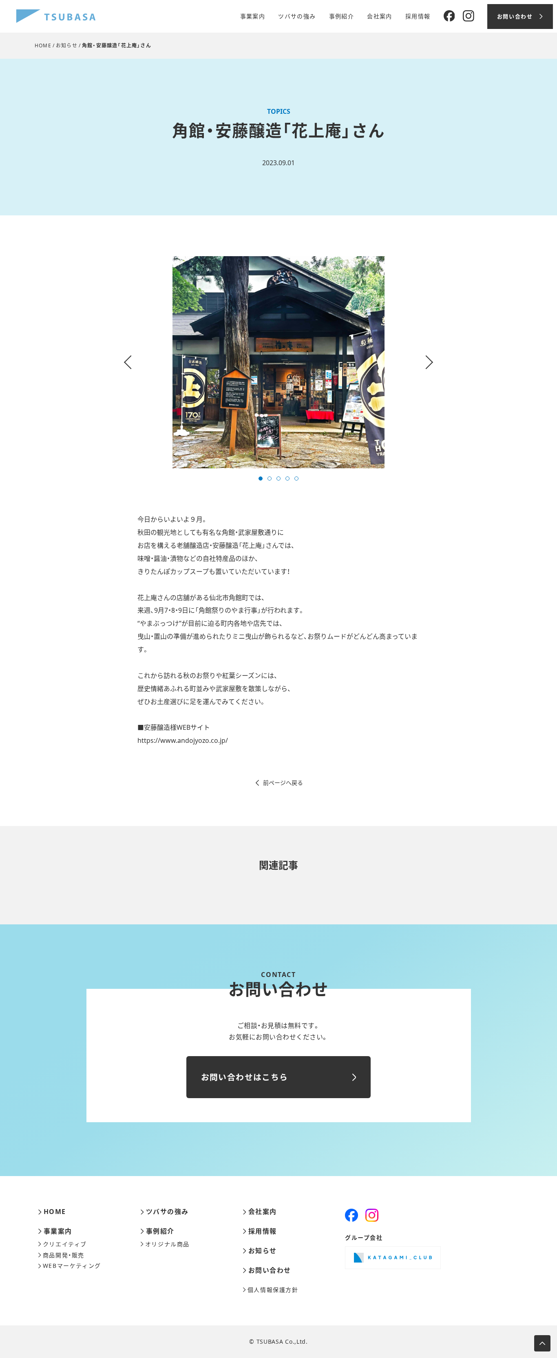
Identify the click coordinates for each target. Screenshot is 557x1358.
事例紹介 (341, 16)
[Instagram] (468, 16)
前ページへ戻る (283, 783)
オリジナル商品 (167, 1244)
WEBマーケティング (72, 1266)
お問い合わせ (269, 1270)
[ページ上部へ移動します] (542, 1343)
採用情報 (418, 16)
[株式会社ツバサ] (56, 16)
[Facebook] (449, 16)
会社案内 (379, 16)
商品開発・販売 (63, 1255)
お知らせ (66, 45)
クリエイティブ (65, 1244)
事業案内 (252, 16)
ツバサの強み (297, 16)
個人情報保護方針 (273, 1290)
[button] (261, 478)
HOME (43, 45)
